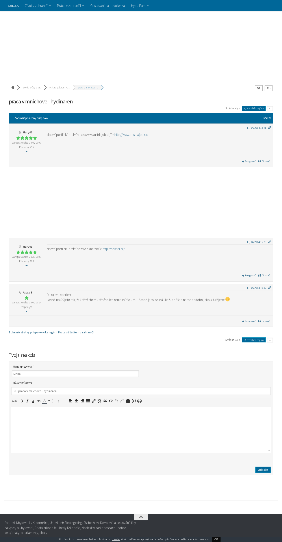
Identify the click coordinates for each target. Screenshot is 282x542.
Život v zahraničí (36, 5)
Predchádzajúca (255, 108)
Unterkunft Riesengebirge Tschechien (74, 523)
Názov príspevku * (23, 383)
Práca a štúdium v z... (59, 87)
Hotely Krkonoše (69, 528)
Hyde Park (138, 5)
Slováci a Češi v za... (31, 87)
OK (216, 539)
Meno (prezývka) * (23, 366)
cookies (116, 539)
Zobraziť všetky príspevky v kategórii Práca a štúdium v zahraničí (51, 332)
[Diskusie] (13, 87)
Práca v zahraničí (69, 5)
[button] (15, 400)
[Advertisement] (141, 44)
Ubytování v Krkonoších (32, 523)
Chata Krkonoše (45, 528)
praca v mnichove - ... (88, 87)
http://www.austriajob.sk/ (131, 135)
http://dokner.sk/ (114, 249)
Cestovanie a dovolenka (107, 5)
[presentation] (15, 400)
